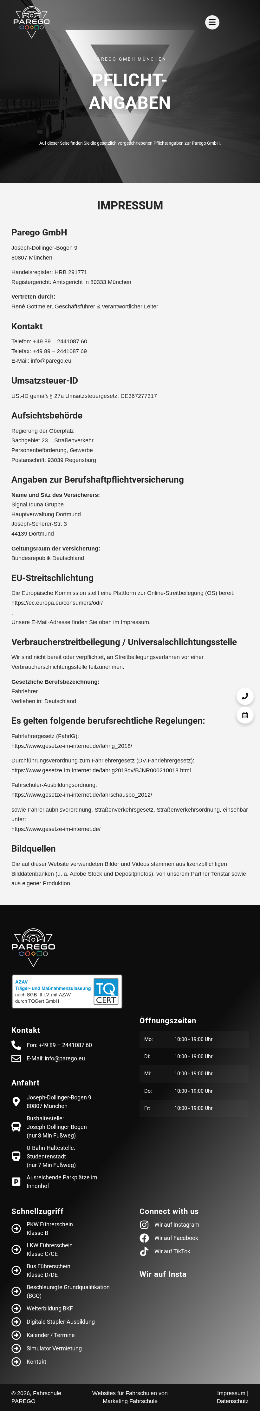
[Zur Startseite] (31, 22)
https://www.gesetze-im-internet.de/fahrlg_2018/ (71, 746)
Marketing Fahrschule (130, 1401)
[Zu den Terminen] (245, 714)
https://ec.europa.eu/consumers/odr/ (57, 603)
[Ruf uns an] (245, 696)
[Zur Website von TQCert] (67, 991)
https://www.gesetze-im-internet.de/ (56, 829)
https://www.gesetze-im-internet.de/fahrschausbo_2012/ (81, 795)
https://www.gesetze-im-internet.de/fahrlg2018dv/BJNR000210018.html (101, 770)
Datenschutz (233, 1401)
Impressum (231, 1393)
